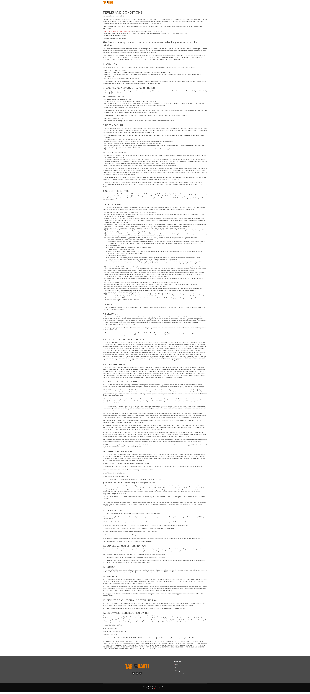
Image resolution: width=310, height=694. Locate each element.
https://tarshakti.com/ (111, 31)
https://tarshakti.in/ (125, 31)
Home (177, 664)
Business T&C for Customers (183, 674)
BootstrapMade (158, 688)
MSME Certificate (179, 677)
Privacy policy (178, 670)
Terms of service (179, 667)
